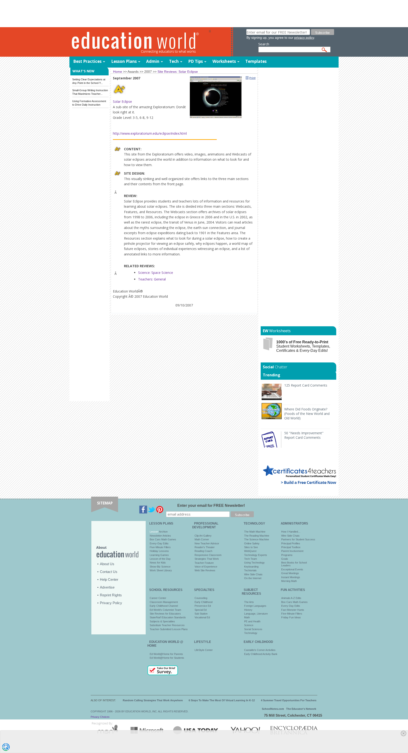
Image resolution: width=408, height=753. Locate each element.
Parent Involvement (292, 551)
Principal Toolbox (291, 547)
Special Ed (201, 609)
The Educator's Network (301, 708)
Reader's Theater (205, 547)
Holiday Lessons (159, 551)
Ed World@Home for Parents (166, 654)
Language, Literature (256, 613)
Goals (284, 558)
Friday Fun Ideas (291, 617)
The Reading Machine (256, 535)
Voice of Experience (206, 566)
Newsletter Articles (160, 535)
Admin (152, 61)
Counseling (201, 598)
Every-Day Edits (159, 543)
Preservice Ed (203, 605)
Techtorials (250, 570)
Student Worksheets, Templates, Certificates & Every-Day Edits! (303, 346)
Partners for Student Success (298, 539)
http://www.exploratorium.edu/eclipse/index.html (150, 133)
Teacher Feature (204, 562)
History (248, 609)
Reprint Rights (111, 595)
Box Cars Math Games (163, 539)
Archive (163, 531)
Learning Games (159, 555)
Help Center (109, 579)
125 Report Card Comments (305, 385)
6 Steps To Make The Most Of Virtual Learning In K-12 (222, 700)
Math (247, 617)
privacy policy (304, 37)
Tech (174, 61)
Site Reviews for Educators (165, 613)
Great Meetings (290, 573)
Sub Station (201, 613)
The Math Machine (254, 531)
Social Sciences (253, 629)
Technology (250, 633)
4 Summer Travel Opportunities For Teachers (288, 700)
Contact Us (108, 572)
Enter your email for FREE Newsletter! (211, 505)
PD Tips (195, 61)
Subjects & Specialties (162, 621)
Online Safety (251, 543)
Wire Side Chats (253, 574)
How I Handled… (291, 531)
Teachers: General (152, 279)
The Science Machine (256, 539)
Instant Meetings (290, 577)
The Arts (249, 602)
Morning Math (289, 581)
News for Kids (158, 562)
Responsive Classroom (208, 555)
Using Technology (254, 562)
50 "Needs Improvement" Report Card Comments (303, 435)
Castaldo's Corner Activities (260, 650)
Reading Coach (203, 551)
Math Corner (202, 539)
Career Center (158, 598)
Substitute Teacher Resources (167, 625)
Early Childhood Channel (164, 605)
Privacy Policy (111, 603)
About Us (107, 564)
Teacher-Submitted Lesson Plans (169, 629)
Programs (287, 555)
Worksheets (224, 61)
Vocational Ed (202, 617)
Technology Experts (255, 555)
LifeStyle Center (204, 650)
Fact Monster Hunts (292, 609)
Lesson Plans (124, 61)
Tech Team (250, 558)
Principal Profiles (290, 543)
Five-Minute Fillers (160, 547)
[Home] (139, 42)
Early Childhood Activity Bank (260, 654)
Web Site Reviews (205, 570)
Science (248, 625)
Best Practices (87, 61)
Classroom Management (164, 602)
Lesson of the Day (160, 558)
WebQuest (250, 551)
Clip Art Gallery (203, 535)
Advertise (107, 587)
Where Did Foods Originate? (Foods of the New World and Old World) (307, 413)
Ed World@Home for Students (167, 657)
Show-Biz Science (160, 566)
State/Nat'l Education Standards (168, 617)
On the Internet (252, 578)
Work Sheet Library (161, 570)
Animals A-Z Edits (291, 598)
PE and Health (252, 621)
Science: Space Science (155, 272)
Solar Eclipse (122, 101)
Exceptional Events (292, 569)
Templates (256, 61)
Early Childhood (203, 602)
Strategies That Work (207, 558)
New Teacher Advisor (207, 543)
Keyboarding (251, 566)
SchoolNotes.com (273, 708)
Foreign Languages (255, 605)
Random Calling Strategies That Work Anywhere (153, 700)
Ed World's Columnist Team (165, 609)
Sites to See (251, 547)
